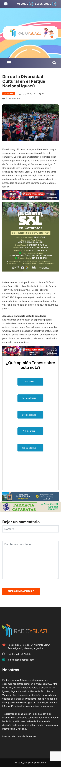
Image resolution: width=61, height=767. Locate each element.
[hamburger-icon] (9, 63)
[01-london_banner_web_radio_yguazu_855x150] (30, 496)
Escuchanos (43, 4)
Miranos (22, 4)
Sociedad (9, 94)
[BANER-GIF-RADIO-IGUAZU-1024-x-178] (30, 195)
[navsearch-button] (54, 63)
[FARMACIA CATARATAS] (30, 506)
